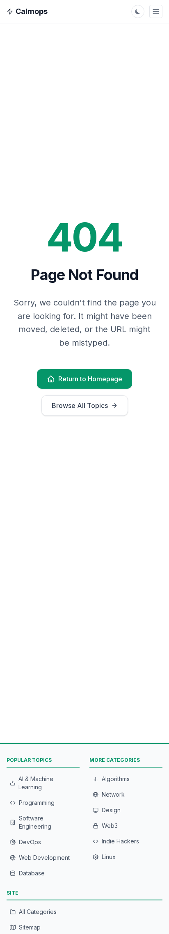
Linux (109, 856)
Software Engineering (35, 822)
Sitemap (30, 927)
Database (32, 873)
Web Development (44, 857)
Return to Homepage (90, 379)
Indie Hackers (120, 841)
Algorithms (116, 778)
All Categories (38, 911)
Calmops (32, 11)
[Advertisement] (84, 663)
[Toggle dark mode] (137, 11)
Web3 (110, 825)
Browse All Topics (80, 405)
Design (111, 809)
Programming (37, 802)
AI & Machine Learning (35, 782)
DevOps (30, 841)
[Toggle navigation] (155, 11)
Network (113, 794)
